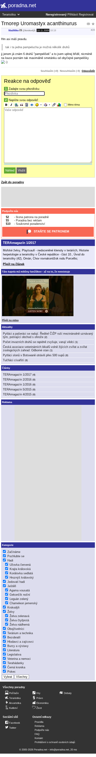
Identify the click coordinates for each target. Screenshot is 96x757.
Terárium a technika (20, 633)
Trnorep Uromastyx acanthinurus (39, 23)
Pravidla (39, 722)
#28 (93, 30)
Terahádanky (15, 663)
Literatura (13, 650)
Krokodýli (13, 607)
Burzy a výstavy (18, 646)
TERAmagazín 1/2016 (17, 384)
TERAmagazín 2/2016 (17, 379)
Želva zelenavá (19, 616)
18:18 (53, 30)
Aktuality (7, 327)
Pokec (11, 671)
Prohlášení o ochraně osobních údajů (55, 742)
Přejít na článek (13, 264)
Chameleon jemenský (24, 603)
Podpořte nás (10, 211)
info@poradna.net (59, 749)
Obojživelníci (15, 629)
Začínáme (13, 552)
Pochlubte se (15, 556)
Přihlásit (72, 14)
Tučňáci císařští (13, 360)
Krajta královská (20, 569)
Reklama (39, 726)
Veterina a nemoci (19, 658)
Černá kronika (16, 667)
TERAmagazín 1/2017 (19, 243)
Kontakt (39, 738)
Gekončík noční (20, 594)
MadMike (13, 30)
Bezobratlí (14, 637)
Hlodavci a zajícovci (20, 641)
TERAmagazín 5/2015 (17, 389)
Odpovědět (88, 71)
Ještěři (11, 586)
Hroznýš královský (22, 577)
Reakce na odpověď (27, 81)
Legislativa (14, 654)
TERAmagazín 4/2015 (17, 394)
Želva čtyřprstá (19, 620)
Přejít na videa (10, 320)
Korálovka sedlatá (21, 573)
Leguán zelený (19, 599)
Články (6, 368)
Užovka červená (20, 564)
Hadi (10, 560)
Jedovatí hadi (16, 582)
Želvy (11, 611)
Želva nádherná (19, 624)
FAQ (37, 734)
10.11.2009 (43, 30)
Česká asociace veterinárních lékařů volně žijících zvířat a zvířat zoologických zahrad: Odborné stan (45, 348)
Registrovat (86, 14)
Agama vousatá (19, 590)
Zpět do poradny (12, 182)
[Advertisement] (48, 197)
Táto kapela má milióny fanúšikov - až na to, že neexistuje (36, 271)
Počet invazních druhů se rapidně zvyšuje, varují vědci (38, 342)
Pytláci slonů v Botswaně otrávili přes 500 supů (33, 355)
